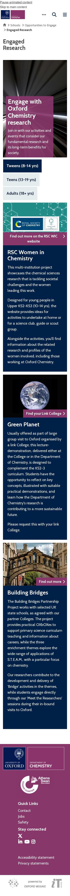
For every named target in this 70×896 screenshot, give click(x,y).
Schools (15, 25)
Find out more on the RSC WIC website (33, 238)
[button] (44, 14)
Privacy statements (33, 863)
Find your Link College (43, 413)
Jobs (21, 816)
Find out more (50, 581)
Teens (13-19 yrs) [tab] (21, 179)
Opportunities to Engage (40, 25)
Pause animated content (16, 2)
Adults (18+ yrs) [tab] (20, 193)
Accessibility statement (36, 857)
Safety (23, 822)
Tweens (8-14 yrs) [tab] (22, 165)
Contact (24, 810)
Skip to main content (13, 7)
